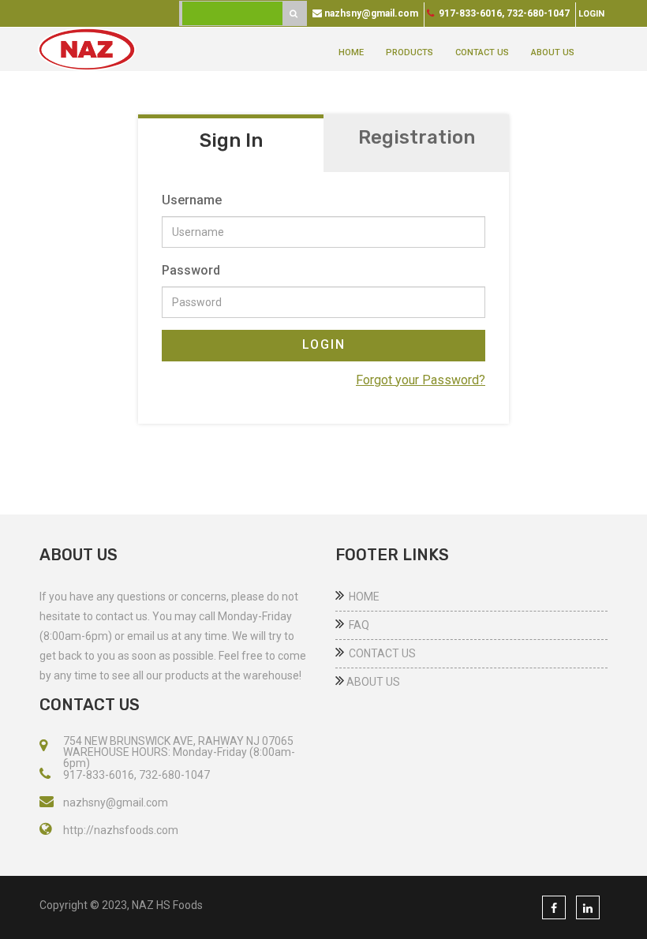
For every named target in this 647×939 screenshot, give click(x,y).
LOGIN (324, 344)
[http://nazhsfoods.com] (45, 830)
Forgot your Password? (420, 379)
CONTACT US (482, 52)
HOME (351, 52)
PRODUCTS (409, 52)
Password (191, 270)
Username (192, 200)
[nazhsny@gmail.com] (46, 802)
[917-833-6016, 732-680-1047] (44, 775)
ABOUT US (552, 52)
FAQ (356, 625)
